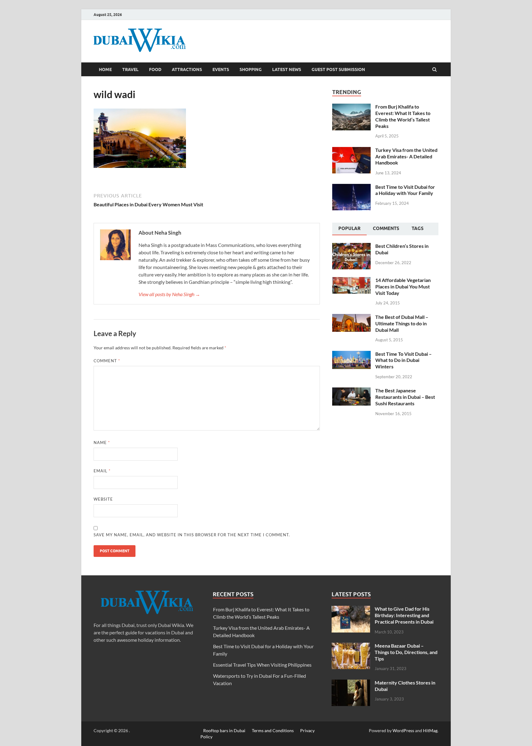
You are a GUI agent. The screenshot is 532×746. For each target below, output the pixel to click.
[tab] (349, 229)
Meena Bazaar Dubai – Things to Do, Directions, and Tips (406, 652)
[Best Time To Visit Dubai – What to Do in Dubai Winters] (351, 354)
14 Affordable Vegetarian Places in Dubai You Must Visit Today (403, 286)
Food (155, 69)
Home (105, 69)
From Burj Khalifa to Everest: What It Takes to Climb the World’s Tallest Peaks (402, 116)
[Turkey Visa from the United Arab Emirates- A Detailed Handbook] (351, 150)
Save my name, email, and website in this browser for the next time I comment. (192, 534)
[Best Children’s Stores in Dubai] (351, 246)
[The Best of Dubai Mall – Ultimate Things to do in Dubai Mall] (351, 317)
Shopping (251, 69)
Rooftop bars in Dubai (224, 730)
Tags (418, 228)
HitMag (430, 730)
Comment (107, 360)
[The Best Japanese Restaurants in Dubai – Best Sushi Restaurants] (351, 391)
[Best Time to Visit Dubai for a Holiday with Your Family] (351, 187)
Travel (130, 69)
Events (220, 69)
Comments (386, 228)
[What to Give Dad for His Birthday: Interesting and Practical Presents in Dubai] (351, 609)
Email (102, 470)
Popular (349, 228)
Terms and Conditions (273, 730)
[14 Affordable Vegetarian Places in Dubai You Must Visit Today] (351, 281)
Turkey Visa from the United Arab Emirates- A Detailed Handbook (406, 156)
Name (102, 442)
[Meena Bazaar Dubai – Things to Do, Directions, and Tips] (351, 646)
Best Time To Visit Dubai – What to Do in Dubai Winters (403, 360)
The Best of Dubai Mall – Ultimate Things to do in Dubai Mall (401, 323)
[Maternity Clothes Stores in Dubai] (351, 683)
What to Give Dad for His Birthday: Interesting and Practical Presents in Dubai (404, 615)
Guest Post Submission (338, 69)
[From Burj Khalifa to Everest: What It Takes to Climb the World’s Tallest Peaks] (351, 107)
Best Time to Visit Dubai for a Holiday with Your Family (405, 190)
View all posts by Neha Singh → (169, 294)
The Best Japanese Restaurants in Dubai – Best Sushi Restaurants (405, 396)
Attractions (187, 69)
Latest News (286, 69)
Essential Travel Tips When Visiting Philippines (262, 665)
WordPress (403, 730)
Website (103, 499)
